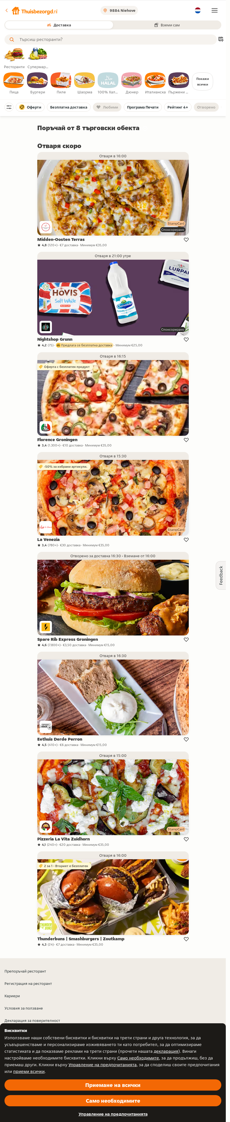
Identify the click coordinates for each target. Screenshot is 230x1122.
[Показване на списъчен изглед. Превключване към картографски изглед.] (220, 40)
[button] (31, 10)
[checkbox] (14, 83)
